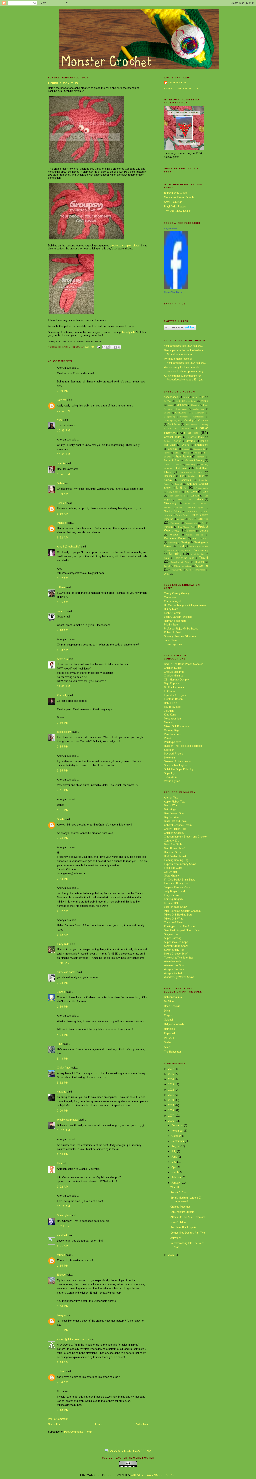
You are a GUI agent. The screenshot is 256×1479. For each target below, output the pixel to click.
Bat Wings (170, 809)
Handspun (169, 476)
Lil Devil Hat (171, 903)
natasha (61, 1091)
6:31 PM (63, 810)
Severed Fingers (173, 753)
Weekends (176, 569)
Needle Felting (172, 511)
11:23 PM (63, 1130)
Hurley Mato (171, 608)
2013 (171, 1084)
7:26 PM (63, 838)
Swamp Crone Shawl (176, 945)
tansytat (61, 1315)
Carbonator (170, 597)
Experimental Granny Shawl (180, 864)
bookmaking (182, 409)
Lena (205, 491)
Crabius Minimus (173, 675)
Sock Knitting (201, 550)
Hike (201, 476)
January (176, 1182)
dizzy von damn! (66, 972)
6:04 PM (63, 1154)
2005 (171, 1254)
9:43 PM (63, 878)
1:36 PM (63, 1006)
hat (182, 476)
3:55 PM (63, 770)
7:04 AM (62, 1382)
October (176, 1135)
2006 (171, 1120)
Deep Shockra (172, 1006)
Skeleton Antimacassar (177, 761)
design (177, 441)
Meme (200, 499)
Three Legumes (173, 644)
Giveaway (190, 464)
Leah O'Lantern (172, 612)
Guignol (168, 1019)
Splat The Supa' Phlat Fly (179, 769)
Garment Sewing (194, 460)
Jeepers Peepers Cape (177, 887)
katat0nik (62, 1235)
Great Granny (172, 875)
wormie (61, 463)
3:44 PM (63, 1306)
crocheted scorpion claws (124, 245)
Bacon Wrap (171, 805)
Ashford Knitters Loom (186, 401)
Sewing (185, 542)
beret (170, 405)
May (174, 1161)
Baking (204, 401)
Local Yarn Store (176, 496)
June (174, 1156)
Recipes (173, 534)
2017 (171, 1068)
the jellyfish (128, 332)
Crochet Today (173, 436)
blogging (195, 405)
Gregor (168, 1015)
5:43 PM (63, 1058)
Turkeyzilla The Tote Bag (178, 957)
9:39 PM (63, 390)
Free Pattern (183, 456)
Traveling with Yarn (180, 562)
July (174, 1151)
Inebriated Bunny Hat (176, 883)
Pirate (167, 738)
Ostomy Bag (171, 730)
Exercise (185, 449)
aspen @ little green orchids (73, 1339)
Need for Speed (196, 507)
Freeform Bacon (173, 698)
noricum (61, 611)
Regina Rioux (170, 228)
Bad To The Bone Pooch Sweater (183, 663)
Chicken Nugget (173, 667)
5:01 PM (63, 1330)
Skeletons (170, 757)
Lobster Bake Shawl (175, 906)
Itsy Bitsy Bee (172, 706)
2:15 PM (63, 746)
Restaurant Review (175, 538)
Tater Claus (170, 640)
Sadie (167, 1042)
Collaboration (198, 413)
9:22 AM (62, 1186)
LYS (189, 499)
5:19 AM (62, 513)
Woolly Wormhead (67, 1119)
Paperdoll (169, 1033)
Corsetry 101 (171, 840)
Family (167, 453)
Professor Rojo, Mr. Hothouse (181, 628)
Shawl (180, 546)
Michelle (62, 522)
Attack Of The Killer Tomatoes (188, 1217)
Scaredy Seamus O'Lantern (180, 636)
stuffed (61, 1254)
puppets (191, 531)
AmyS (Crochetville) (68, 546)
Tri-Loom (199, 561)
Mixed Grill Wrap (173, 918)
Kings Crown (171, 895)
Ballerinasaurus (173, 997)
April (174, 1167)
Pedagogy (175, 523)
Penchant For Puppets (183, 1227)
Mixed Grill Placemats (177, 726)
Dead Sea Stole (173, 844)
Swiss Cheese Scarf (176, 953)
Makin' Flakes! (178, 1222)
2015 (171, 1074)
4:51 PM (63, 790)
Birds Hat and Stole (175, 821)
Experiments (199, 449)
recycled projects (194, 535)
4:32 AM (62, 911)
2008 (171, 1110)
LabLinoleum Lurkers (182, 1211)
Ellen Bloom (64, 731)
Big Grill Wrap (172, 817)
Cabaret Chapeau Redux (178, 825)
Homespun (186, 480)
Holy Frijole (170, 702)
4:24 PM (63, 1034)
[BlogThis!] (108, 347)
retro (194, 538)
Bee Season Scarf (174, 813)
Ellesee (61, 1274)
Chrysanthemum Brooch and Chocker (185, 836)
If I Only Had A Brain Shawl (180, 879)
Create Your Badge (173, 292)
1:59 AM (62, 493)
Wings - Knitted (173, 973)
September (178, 1141)
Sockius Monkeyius (175, 765)
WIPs (188, 570)
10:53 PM (63, 454)
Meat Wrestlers (173, 718)
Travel (203, 557)
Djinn (167, 1010)
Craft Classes (191, 424)
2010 (171, 1100)
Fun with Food (172, 460)
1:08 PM (63, 982)
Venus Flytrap (172, 781)
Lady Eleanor (173, 492)
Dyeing (185, 444)
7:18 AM (62, 630)
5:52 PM (63, 1082)
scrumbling (172, 542)
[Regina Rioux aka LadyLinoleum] (176, 288)
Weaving (201, 565)
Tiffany (61, 587)
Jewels (61, 991)
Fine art (196, 453)
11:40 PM (63, 474)
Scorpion (169, 749)
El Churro (169, 691)
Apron (195, 397)
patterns (202, 518)
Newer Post (54, 1424)
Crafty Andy (64, 1067)
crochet (191, 432)
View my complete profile (181, 88)
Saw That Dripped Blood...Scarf (182, 930)
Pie (203, 523)
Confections (198, 417)
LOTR (179, 499)
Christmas (180, 412)
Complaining (169, 417)
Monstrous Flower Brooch (179, 197)
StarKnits (62, 658)
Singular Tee (171, 934)
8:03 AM (62, 649)
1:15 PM (63, 1265)
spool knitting (197, 554)
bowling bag (198, 409)
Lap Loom (191, 491)
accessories (171, 396)
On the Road (182, 515)
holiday (168, 479)
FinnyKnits (63, 944)
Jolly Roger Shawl (174, 891)
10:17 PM (63, 410)
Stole (167, 558)
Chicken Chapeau (174, 832)
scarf (205, 538)
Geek (166, 464)
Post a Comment (58, 1418)
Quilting (204, 530)
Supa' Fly (169, 773)
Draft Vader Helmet (175, 856)
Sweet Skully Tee (174, 949)
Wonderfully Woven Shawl (179, 977)
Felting (176, 453)
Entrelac (172, 448)
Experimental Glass (175, 192)
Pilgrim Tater (171, 624)
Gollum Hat (170, 871)
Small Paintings (173, 201)
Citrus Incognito (173, 601)
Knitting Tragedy (173, 899)
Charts (167, 413)
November (177, 1130)
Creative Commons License (154, 1474)
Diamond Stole (172, 852)
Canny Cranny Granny (177, 593)
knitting (181, 487)
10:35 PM (63, 430)
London (194, 495)
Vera (59, 419)
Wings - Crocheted (174, 969)
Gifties (178, 464)
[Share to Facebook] (115, 347)
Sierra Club (172, 550)
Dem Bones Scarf (174, 848)
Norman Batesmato (175, 620)
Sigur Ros (185, 550)
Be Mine (169, 1001)
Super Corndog (172, 938)
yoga (166, 573)
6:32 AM (62, 537)
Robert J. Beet (172, 632)
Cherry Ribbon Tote (175, 828)
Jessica (61, 502)
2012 (171, 1089)
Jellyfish (169, 710)
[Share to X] (111, 347)
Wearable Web (172, 961)
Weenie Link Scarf (174, 965)
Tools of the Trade (184, 558)
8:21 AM (62, 1245)
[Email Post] (98, 347)
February (176, 1177)
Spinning (175, 553)
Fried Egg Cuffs (173, 867)
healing (191, 476)
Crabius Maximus (63, 83)
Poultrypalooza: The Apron (179, 926)
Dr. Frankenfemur (174, 687)
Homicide (169, 1028)
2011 (171, 1094)
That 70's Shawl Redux (177, 210)
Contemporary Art (172, 420)
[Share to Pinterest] (119, 347)
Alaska (186, 397)
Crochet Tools (196, 437)
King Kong (170, 714)
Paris (190, 519)
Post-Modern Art (185, 527)
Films (186, 452)
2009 (171, 1105)
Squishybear (64, 1215)
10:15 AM (63, 1206)
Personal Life (191, 523)
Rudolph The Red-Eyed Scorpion (183, 745)
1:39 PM (63, 722)
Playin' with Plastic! (175, 206)
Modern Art (189, 503)
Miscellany (170, 503)
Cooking (189, 420)
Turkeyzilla (170, 777)
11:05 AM (63, 963)
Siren (167, 1047)
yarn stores (200, 570)
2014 (171, 1079)
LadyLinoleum (177, 82)
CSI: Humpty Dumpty (176, 679)
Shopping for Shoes (198, 546)
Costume (203, 420)
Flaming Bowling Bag (176, 860)
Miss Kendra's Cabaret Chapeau (182, 910)
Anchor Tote (171, 797)
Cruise (167, 441)
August (175, 1146)
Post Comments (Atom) (78, 1431)
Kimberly (62, 695)
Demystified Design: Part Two (187, 1232)
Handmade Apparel (191, 472)
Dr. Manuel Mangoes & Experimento (185, 605)
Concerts (184, 417)
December (177, 1125)
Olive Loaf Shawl (174, 922)
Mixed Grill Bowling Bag (178, 914)
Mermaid (169, 722)
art (203, 397)
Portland (168, 526)
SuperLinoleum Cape (176, 942)
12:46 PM (63, 686)
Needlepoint (192, 511)
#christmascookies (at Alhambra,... (184, 345)
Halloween (182, 468)
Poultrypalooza (172, 742)
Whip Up (175, 1187)
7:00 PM (63, 1110)
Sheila (60, 819)
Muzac (179, 507)
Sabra (60, 483)
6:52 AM (62, 934)
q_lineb (61, 1371)
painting (181, 519)
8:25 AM (62, 1362)
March (175, 1172)
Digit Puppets (172, 683)
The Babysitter (172, 1051)
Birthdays (182, 404)
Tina (59, 1043)
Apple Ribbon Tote (174, 801)
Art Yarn (168, 401)
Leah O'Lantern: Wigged (178, 616)
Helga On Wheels (174, 1024)
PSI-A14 (169, 1037)
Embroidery (201, 444)
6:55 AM (62, 602)
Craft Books (174, 424)
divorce (190, 440)
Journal (178, 484)
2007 (171, 1115)
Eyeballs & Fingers (175, 695)
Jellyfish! (175, 1237)
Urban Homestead (182, 566)
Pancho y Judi (172, 734)
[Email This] (104, 347)
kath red (61, 399)
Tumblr (167, 566)
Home (98, 1424)
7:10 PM (63, 1410)
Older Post (142, 1424)
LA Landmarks (201, 488)
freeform (200, 457)
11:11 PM (63, 1226)
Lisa (59, 1163)
